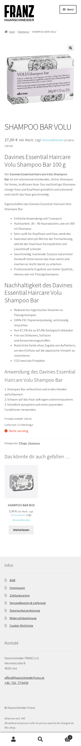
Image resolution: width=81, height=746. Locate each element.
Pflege (23, 443)
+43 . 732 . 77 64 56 (16, 683)
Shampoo (23, 31)
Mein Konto (13, 739)
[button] (70, 48)
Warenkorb (62, 736)
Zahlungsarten (20, 595)
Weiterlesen (21, 530)
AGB (12, 580)
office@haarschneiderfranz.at (24, 678)
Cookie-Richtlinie (21, 626)
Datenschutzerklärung (25, 610)
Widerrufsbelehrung (23, 618)
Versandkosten (52, 140)
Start (12, 31)
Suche (40, 739)
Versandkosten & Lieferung (28, 603)
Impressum (17, 588)
